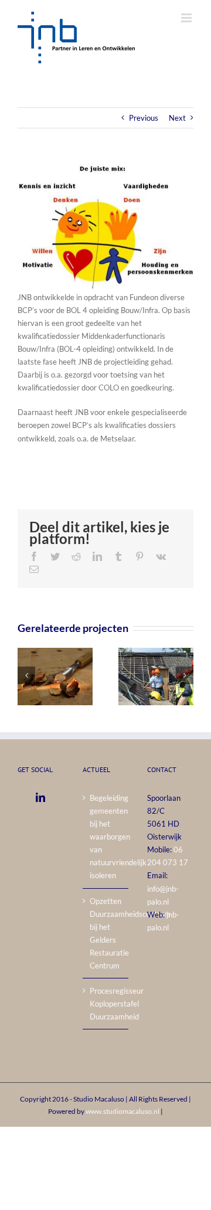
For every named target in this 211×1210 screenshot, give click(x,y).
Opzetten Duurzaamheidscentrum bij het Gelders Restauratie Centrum (106, 933)
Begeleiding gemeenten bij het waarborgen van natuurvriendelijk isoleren (106, 837)
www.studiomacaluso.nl (122, 1111)
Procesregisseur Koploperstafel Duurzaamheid (106, 1003)
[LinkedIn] (40, 797)
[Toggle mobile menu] (187, 18)
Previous (143, 118)
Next (177, 118)
